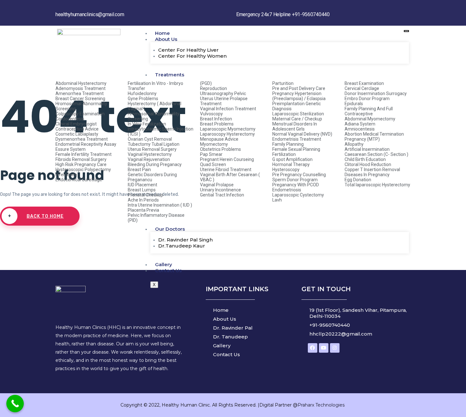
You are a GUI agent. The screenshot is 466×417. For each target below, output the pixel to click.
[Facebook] (312, 348)
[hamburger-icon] (406, 31)
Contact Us (168, 270)
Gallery (163, 264)
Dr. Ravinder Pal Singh (185, 240)
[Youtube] (323, 348)
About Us (166, 39)
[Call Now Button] (15, 403)
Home (162, 33)
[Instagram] (335, 348)
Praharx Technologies (322, 405)
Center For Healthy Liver (188, 50)
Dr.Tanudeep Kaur (181, 246)
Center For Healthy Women (192, 56)
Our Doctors (170, 229)
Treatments (169, 75)
